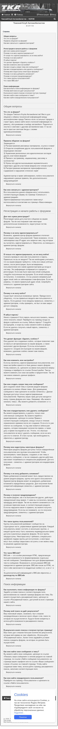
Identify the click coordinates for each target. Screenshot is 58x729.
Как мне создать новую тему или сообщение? (21, 67)
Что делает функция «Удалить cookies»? (19, 62)
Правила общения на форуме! (15, 41)
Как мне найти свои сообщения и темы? (19, 95)
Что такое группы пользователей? (17, 78)
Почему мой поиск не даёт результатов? (19, 91)
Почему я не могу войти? (13, 58)
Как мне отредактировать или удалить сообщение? (23, 69)
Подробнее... (19, 713)
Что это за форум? (11, 39)
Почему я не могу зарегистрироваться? (19, 53)
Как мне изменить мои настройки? (17, 65)
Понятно (23, 717)
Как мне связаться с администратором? (19, 43)
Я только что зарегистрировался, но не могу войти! (23, 56)
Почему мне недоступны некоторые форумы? (21, 72)
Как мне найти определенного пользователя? (21, 98)
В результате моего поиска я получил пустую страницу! (25, 93)
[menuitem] (5, 15)
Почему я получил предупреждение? (18, 76)
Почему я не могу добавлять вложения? (19, 74)
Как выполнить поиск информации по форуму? (22, 88)
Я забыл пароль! (10, 60)
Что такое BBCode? (11, 81)
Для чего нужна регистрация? (15, 51)
